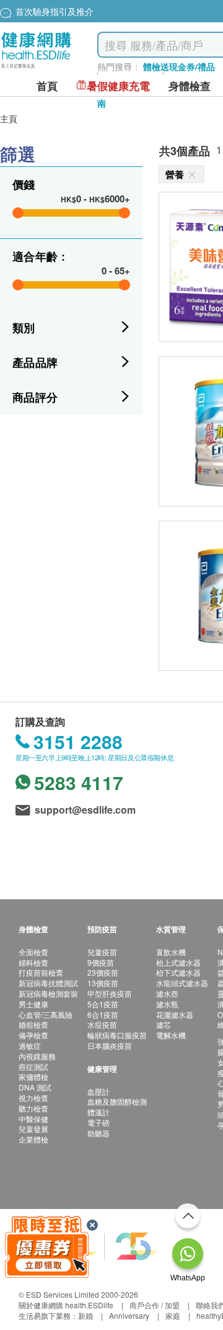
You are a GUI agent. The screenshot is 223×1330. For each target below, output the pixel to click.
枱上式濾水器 (178, 962)
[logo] (36, 68)
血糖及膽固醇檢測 (117, 1101)
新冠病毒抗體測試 (48, 982)
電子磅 (98, 1122)
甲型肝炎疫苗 (109, 993)
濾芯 (163, 1024)
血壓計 (98, 1091)
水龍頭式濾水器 (182, 982)
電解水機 (171, 1035)
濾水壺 (167, 993)
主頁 (8, 118)
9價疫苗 (100, 962)
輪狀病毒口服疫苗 (117, 1035)
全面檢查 (33, 951)
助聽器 (98, 1133)
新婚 (85, 1315)
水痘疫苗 (102, 1024)
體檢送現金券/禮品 (179, 66)
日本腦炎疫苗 (109, 1045)
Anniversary (129, 1315)
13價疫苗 (102, 982)
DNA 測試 (35, 1087)
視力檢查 (33, 1097)
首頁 (47, 86)
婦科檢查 (33, 962)
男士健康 (33, 1004)
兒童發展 (33, 1128)
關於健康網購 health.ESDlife (66, 1305)
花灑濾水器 (174, 1014)
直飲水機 (171, 951)
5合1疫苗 (102, 1004)
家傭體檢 (33, 1076)
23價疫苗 (102, 972)
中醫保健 (33, 1118)
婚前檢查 (33, 1024)
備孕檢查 (33, 1035)
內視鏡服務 (37, 1056)
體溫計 (98, 1112)
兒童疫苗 (102, 951)
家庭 (172, 1315)
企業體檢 (33, 1139)
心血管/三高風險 (45, 1014)
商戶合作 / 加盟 (154, 1305)
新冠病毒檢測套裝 (48, 993)
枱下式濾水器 (178, 972)
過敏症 (30, 1045)
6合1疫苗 (102, 1014)
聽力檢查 (33, 1108)
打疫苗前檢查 (41, 972)
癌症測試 (33, 1066)
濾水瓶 (167, 1004)
